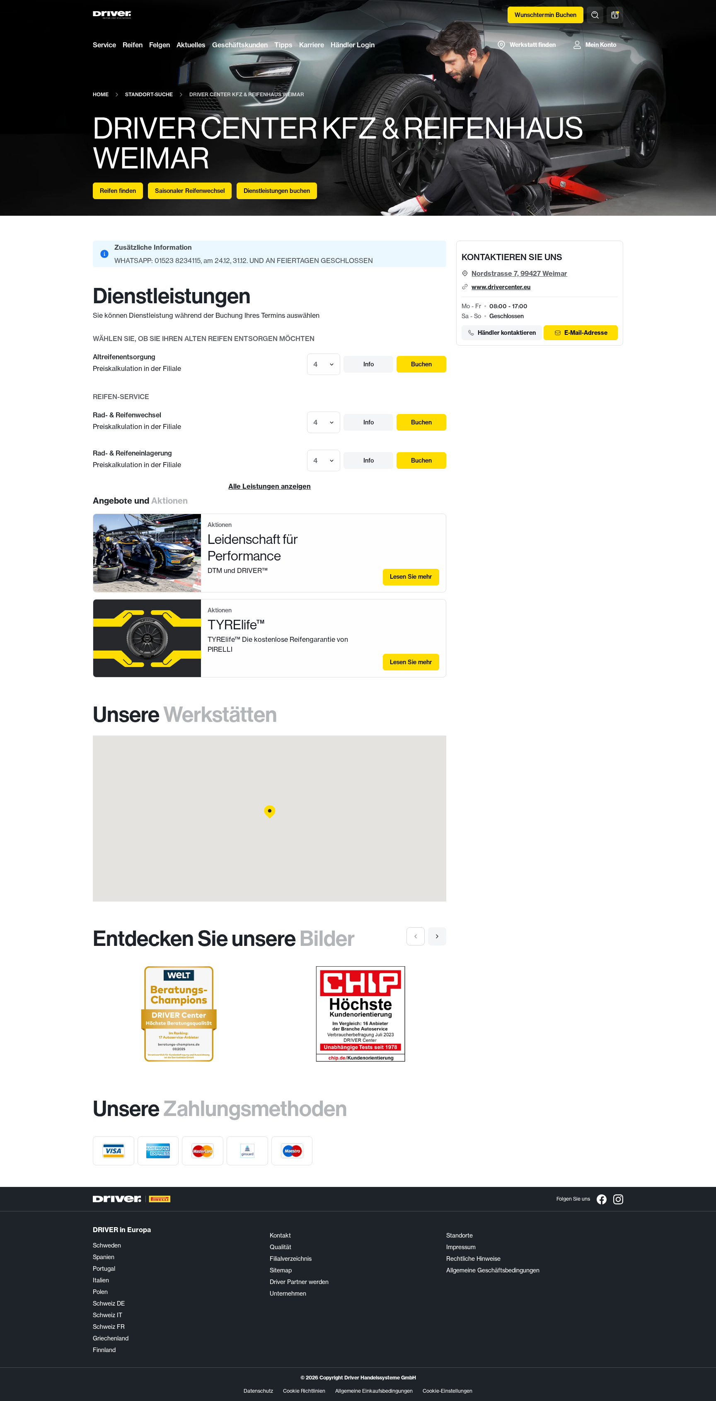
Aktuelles (191, 45)
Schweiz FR (109, 1326)
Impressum (461, 1247)
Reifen (133, 45)
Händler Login (353, 45)
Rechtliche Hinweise (473, 1258)
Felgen (159, 45)
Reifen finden (118, 191)
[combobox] (314, 364)
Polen (100, 1292)
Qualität (280, 1247)
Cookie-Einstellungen (447, 1391)
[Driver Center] (112, 15)
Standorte (459, 1235)
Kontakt (280, 1235)
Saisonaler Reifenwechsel (190, 191)
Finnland (104, 1350)
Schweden (107, 1245)
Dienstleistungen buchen (277, 191)
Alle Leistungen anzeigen (269, 486)
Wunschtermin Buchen (545, 15)
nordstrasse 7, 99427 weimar (519, 273)
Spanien (103, 1257)
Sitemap (281, 1270)
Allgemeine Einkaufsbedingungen (374, 1391)
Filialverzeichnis (291, 1258)
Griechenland (110, 1338)
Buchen (421, 364)
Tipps (283, 45)
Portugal (104, 1268)
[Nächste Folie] (437, 936)
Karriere (311, 45)
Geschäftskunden (240, 45)
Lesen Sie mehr (411, 576)
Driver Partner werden (299, 1282)
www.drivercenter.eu (501, 287)
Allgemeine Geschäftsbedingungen (492, 1270)
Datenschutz (258, 1391)
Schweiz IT (107, 1315)
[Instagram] (618, 1199)
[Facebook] (602, 1199)
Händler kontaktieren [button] (507, 332)
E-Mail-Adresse (585, 332)
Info (368, 364)
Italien (101, 1280)
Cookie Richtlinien (304, 1391)
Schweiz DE (109, 1303)
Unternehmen (288, 1293)
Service (104, 45)
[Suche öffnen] (595, 15)
